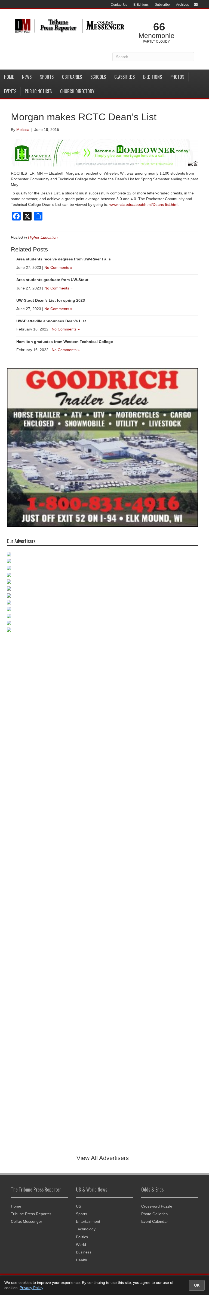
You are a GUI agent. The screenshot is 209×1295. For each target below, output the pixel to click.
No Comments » (58, 267)
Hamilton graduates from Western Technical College (64, 341)
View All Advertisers (102, 1158)
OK (196, 1285)
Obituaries (72, 77)
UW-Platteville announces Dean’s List (51, 321)
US (78, 1206)
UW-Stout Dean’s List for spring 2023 (50, 300)
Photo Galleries (154, 1214)
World (81, 1244)
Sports (47, 77)
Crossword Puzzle (156, 1206)
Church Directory (77, 91)
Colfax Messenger (26, 1221)
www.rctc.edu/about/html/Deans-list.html (143, 204)
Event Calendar (154, 1221)
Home (9, 77)
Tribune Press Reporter (31, 1214)
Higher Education (43, 237)
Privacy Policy (31, 1287)
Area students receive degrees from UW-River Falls (63, 259)
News (27, 77)
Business (83, 1252)
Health (81, 1260)
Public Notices (38, 91)
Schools (98, 77)
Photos (177, 77)
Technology (86, 1229)
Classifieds (124, 77)
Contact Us (119, 5)
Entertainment (88, 1221)
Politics (82, 1237)
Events (10, 91)
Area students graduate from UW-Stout (52, 280)
